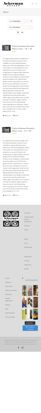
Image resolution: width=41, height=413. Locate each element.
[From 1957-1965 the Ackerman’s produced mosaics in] (30, 290)
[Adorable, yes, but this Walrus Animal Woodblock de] (35, 302)
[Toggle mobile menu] (37, 4)
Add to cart (7, 115)
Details (16, 115)
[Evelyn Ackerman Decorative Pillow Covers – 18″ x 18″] (6, 48)
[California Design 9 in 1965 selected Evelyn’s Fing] (30, 314)
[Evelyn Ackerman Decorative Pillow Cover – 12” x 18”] (6, 130)
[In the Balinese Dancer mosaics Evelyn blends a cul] (24, 290)
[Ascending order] (31, 21)
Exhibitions (27, 257)
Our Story (27, 213)
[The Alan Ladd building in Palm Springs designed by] (35, 290)
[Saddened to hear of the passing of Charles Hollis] (24, 302)
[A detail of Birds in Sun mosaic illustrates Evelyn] (35, 314)
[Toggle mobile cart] (32, 4)
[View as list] (22, 32)
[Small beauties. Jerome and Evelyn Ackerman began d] (30, 302)
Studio (7, 278)
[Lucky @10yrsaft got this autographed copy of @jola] (24, 314)
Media (26, 239)
